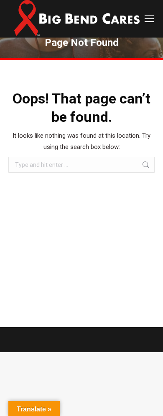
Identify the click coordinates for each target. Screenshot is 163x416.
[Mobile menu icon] (149, 18)
